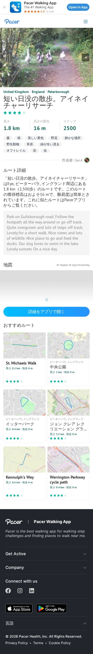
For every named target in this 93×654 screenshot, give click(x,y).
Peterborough (58, 91)
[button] (4, 7)
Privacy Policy (16, 643)
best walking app (42, 531)
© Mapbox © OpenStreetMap (73, 265)
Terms (38, 643)
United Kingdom (16, 91)
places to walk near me (65, 535)
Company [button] (14, 567)
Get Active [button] (15, 553)
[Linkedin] (31, 591)
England (38, 91)
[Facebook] (8, 591)
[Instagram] (20, 591)
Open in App (78, 7)
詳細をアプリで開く (46, 311)
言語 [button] (9, 623)
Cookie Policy (60, 643)
